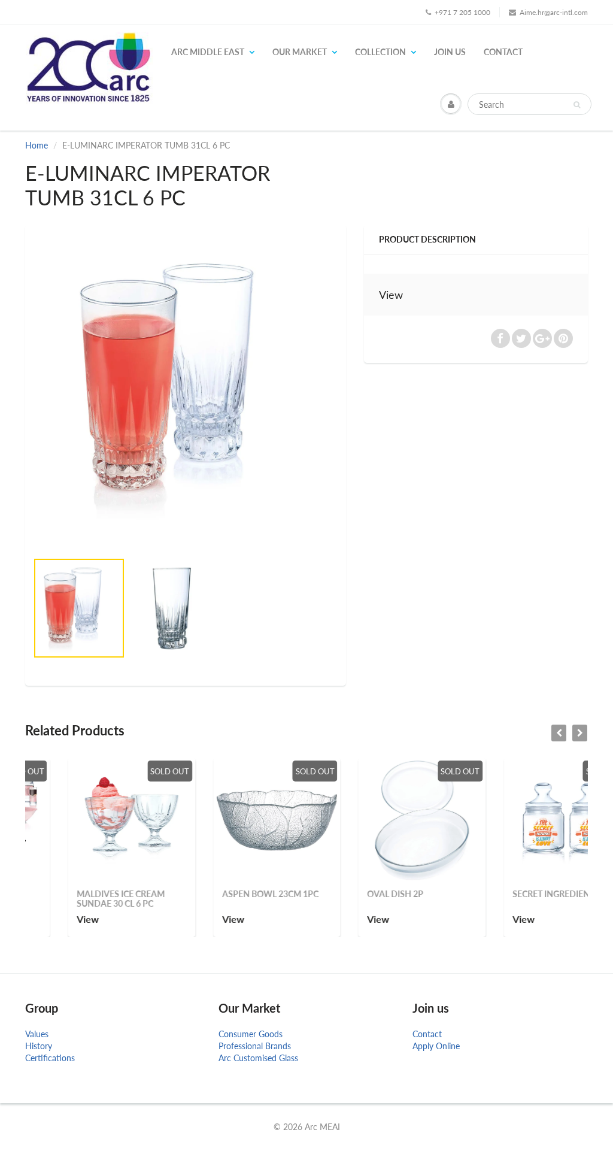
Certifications (50, 1058)
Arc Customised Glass (258, 1058)
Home (36, 145)
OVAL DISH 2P (353, 894)
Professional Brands (255, 1046)
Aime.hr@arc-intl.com (554, 12)
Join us (450, 52)
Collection (380, 52)
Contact (503, 52)
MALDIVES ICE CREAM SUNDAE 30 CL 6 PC (79, 898)
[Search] (577, 104)
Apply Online (436, 1046)
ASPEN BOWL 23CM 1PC (228, 894)
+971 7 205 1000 (462, 12)
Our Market (299, 52)
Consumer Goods (251, 1034)
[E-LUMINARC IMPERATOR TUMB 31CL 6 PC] (185, 386)
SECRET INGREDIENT (511, 894)
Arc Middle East (207, 52)
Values (36, 1034)
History (38, 1046)
